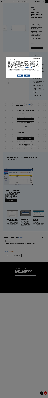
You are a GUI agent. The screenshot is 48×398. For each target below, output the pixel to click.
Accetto (27, 75)
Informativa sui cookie (28, 67)
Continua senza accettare (36, 58)
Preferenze (20, 75)
